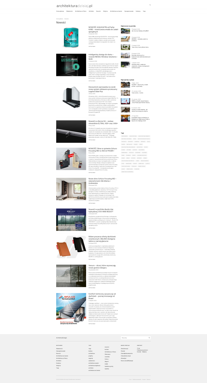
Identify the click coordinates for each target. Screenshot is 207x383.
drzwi (123, 144)
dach (148, 141)
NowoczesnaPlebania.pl (127, 361)
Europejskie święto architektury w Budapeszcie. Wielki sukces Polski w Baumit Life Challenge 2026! (141, 119)
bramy (145, 158)
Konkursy (138, 11)
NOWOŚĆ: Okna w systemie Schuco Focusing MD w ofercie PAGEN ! (103, 149)
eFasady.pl (123, 358)
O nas (138, 348)
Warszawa (128, 163)
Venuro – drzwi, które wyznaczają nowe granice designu (102, 266)
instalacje (129, 144)
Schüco (147, 163)
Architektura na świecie (116, 11)
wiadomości (125, 136)
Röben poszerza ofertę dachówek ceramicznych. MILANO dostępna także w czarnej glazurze (102, 238)
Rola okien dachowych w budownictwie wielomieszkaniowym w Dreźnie (141, 56)
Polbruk (128, 155)
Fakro (133, 155)
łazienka (144, 152)
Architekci (91, 11)
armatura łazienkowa (127, 171)
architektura (133, 136)
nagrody (130, 141)
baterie (133, 158)
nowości (143, 141)
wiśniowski (124, 152)
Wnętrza (105, 11)
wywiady (139, 158)
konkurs (137, 141)
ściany (123, 149)
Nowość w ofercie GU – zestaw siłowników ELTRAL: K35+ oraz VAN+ (103, 122)
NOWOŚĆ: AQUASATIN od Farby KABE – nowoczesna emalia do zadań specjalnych (103, 29)
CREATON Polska (126, 166)
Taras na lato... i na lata (137, 93)
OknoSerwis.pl (124, 349)
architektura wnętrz (144, 136)
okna (123, 155)
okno (134, 138)
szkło (123, 169)
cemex (137, 160)
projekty (124, 141)
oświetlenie (130, 169)
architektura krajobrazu (128, 147)
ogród (135, 144)
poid (123, 163)
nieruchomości (144, 160)
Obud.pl (123, 351)
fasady (135, 163)
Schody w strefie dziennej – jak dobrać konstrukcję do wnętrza (140, 110)
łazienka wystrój (141, 155)
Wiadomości (69, 11)
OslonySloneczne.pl (126, 356)
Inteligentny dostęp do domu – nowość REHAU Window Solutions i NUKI (103, 56)
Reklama (144, 352)
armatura (141, 163)
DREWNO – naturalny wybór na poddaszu (140, 40)
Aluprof (135, 149)
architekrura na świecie (128, 160)
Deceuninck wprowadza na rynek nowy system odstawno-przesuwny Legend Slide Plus (103, 89)
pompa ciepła (141, 166)
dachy (145, 147)
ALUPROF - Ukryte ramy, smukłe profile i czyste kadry (140, 85)
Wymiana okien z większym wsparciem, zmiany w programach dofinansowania (140, 66)
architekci (139, 147)
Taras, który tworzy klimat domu (140, 47)
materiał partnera (126, 138)
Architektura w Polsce (80, 11)
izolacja (131, 152)
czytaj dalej (92, 46)
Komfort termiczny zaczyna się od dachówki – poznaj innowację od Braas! (102, 296)
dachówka (141, 149)
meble (128, 158)
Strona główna (60, 11)
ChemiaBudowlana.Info (127, 353)
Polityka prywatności (142, 350)
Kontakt (139, 352)
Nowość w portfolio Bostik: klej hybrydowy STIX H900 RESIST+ (101, 210)
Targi (144, 11)
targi (140, 144)
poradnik (137, 152)
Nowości (98, 11)
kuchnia (129, 149)
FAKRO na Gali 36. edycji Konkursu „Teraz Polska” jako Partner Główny (141, 101)
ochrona (137, 169)
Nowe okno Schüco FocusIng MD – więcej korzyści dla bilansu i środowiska (102, 181)
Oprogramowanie (128, 11)
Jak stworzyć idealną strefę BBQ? (140, 31)
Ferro (123, 158)
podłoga (134, 166)
